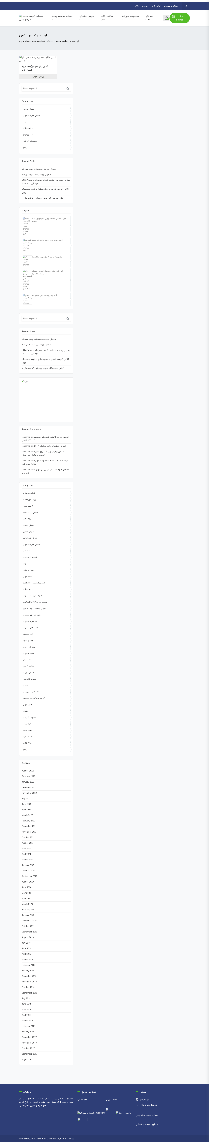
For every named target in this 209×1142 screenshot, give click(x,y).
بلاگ (137, 6)
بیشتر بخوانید (38, 76)
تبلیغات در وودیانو (171, 6)
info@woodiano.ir (149, 1105)
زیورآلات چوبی (28, 653)
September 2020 (29, 876)
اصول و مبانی (28, 570)
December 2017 (29, 1037)
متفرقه (25, 711)
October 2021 (28, 837)
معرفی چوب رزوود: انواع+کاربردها (36, 174)
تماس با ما (156, 6)
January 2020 (28, 915)
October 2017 (28, 1048)
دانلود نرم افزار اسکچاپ (32, 615)
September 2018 (29, 993)
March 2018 (27, 1020)
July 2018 (26, 998)
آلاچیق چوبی (28, 506)
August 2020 (28, 882)
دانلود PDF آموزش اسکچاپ (34, 583)
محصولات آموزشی (130, 16)
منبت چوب (27, 730)
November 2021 (29, 832)
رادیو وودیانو (28, 134)
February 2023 (28, 776)
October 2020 (28, 871)
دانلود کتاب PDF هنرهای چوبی (35, 602)
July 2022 (26, 798)
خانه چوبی (27, 576)
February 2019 (28, 965)
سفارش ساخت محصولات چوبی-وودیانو (39, 169)
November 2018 (29, 982)
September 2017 (29, 1054)
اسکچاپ (26, 122)
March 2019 (27, 959)
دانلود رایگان (28, 128)
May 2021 (26, 848)
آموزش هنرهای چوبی (62, 16)
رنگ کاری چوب (29, 647)
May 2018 (26, 1009)
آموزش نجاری (28, 531)
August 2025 (28, 771)
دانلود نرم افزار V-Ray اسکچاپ (35, 608)
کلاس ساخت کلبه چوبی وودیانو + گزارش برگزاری (43, 198)
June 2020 (26, 887)
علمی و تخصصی (29, 679)
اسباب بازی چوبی (30, 557)
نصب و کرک (28, 736)
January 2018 (28, 1032)
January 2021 (28, 865)
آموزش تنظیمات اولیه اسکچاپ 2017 (50, 446)
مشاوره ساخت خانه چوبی (147, 1115)
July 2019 (26, 943)
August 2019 (28, 937)
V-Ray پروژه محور (30, 499)
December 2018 (29, 976)
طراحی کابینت (28, 672)
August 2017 (28, 1059)
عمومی (25, 685)
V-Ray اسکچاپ (29, 493)
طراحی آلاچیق (28, 666)
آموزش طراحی (28, 109)
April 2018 (26, 1015)
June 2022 (26, 804)
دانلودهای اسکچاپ (30, 627)
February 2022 (28, 821)
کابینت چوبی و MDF (31, 691)
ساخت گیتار (27, 659)
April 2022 (26, 809)
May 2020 (26, 893)
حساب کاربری (111, 1099)
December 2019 (29, 921)
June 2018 (26, 1004)
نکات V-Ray (27, 743)
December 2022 (29, 787)
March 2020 (27, 904)
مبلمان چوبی (28, 704)
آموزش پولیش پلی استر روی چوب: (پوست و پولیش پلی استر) (43, 453)
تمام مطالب (82, 1099)
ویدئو (25, 147)
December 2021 (29, 826)
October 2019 (28, 926)
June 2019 (26, 948)
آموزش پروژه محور (30, 512)
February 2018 (28, 1026)
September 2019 (29, 932)
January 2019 (28, 970)
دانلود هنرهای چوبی (31, 621)
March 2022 (27, 815)
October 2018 (28, 987)
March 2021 (27, 859)
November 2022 (29, 793)
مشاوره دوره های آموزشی (147, 1124)
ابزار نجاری (27, 551)
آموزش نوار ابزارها (30, 538)
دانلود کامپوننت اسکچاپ (33, 595)
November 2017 (29, 1043)
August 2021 (28, 843)
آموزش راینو (27, 519)
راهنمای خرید (28, 640)
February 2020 (28, 909)
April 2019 (26, 954)
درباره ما (145, 6)
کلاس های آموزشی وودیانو (34, 698)
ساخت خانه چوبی (106, 18)
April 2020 (26, 898)
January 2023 (28, 782)
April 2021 (26, 854)
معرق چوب (27, 724)
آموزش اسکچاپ (86, 16)
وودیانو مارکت (148, 18)
